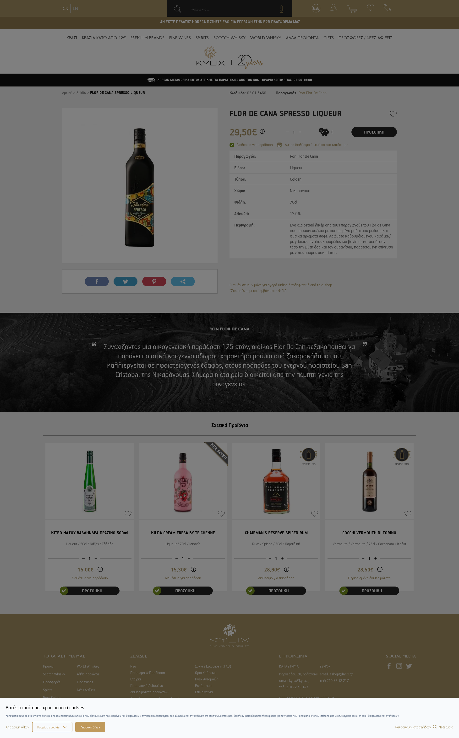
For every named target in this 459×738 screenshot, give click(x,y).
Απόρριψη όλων (17, 727)
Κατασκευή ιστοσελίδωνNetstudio (424, 727)
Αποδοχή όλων (90, 727)
